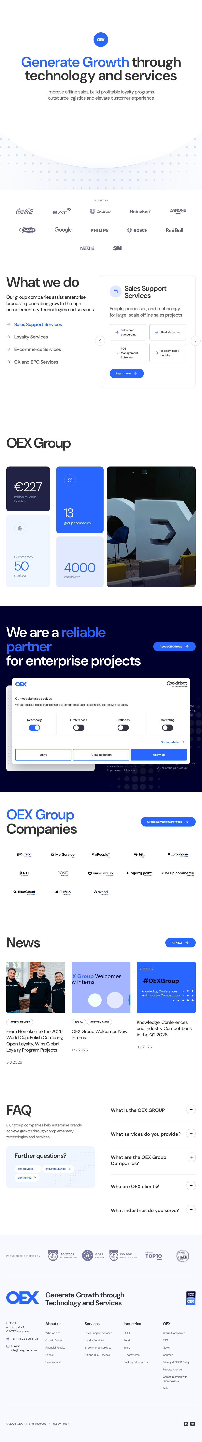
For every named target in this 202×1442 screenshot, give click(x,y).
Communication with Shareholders (175, 1379)
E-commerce (132, 1355)
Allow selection (101, 754)
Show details (170, 742)
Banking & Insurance (136, 1362)
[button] (100, 341)
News (166, 1347)
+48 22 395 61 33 (24, 1338)
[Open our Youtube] (192, 1424)
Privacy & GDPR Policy (176, 1362)
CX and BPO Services (97, 1355)
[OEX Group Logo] (22, 1297)
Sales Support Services (98, 1333)
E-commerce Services (98, 1347)
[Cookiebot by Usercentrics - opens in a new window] (169, 684)
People (49, 1355)
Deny (43, 754)
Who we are (52, 1333)
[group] (43, 324)
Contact (168, 1355)
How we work (53, 1362)
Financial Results (55, 1347)
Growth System (54, 1340)
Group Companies (174, 1333)
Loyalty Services (94, 1340)
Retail (127, 1340)
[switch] (78, 728)
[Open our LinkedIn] (186, 1424)
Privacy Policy (60, 1423)
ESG (165, 1340)
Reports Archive (172, 1369)
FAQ (165, 1388)
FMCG (127, 1333)
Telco (127, 1347)
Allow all (159, 754)
